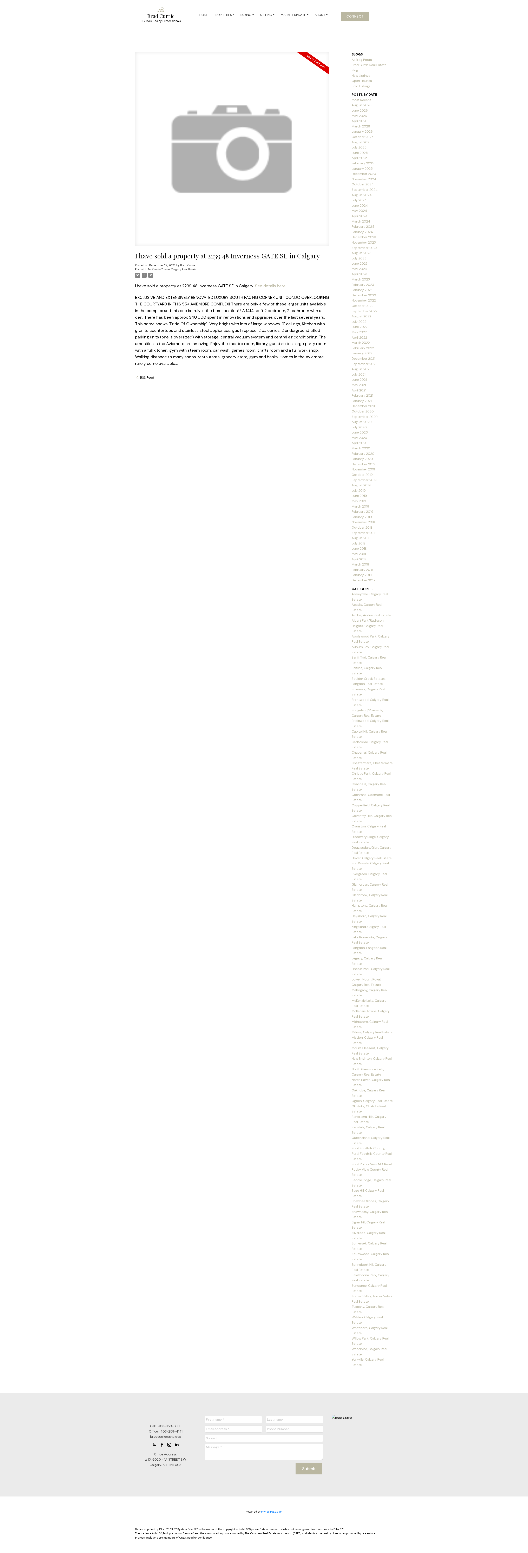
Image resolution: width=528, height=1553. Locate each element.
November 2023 (364, 242)
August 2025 (361, 142)
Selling (266, 15)
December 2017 (363, 580)
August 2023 (361, 253)
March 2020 (361, 448)
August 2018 (361, 538)
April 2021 (359, 390)
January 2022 (362, 353)
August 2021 (361, 369)
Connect (355, 16)
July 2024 (359, 200)
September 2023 (364, 248)
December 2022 (364, 295)
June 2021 (359, 379)
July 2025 (359, 147)
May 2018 (359, 554)
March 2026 (361, 126)
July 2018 (358, 543)
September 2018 (364, 533)
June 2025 (360, 153)
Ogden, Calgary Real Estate (372, 1101)
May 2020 (359, 438)
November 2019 (363, 469)
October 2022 (362, 306)
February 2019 (362, 511)
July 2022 (359, 321)
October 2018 (362, 527)
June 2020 (360, 432)
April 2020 (360, 443)
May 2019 (359, 501)
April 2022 (359, 337)
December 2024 (364, 174)
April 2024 (360, 216)
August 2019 (361, 485)
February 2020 (363, 453)
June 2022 (360, 327)
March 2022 (361, 343)
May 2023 (359, 269)
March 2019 (360, 506)
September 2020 (365, 417)
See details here (270, 286)
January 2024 (362, 232)
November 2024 (364, 179)
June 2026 (360, 110)
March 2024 (361, 221)
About (320, 15)
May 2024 (359, 211)
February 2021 (362, 395)
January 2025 (362, 168)
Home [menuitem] (204, 15)
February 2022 (363, 348)
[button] (355, 16)
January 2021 (362, 401)
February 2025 (363, 163)
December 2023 (364, 237)
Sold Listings (361, 86)
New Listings (361, 75)
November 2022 (364, 300)
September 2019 (364, 480)
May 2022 (359, 332)
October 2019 (362, 474)
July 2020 (359, 427)
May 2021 (359, 385)
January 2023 (362, 290)
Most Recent (361, 100)
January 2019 (362, 517)
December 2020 (364, 406)
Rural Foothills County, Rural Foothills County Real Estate (372, 1153)
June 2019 (359, 496)
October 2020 (363, 411)
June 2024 (360, 205)
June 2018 (359, 548)
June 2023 (360, 263)
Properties (223, 15)
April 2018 (359, 559)
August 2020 (362, 422)
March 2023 (361, 279)
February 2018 (362, 570)
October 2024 (363, 184)
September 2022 (364, 311)
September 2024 (365, 189)
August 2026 (361, 105)
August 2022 (361, 316)
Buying (245, 15)
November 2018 (363, 522)
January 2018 (362, 575)
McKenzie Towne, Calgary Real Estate (172, 269)
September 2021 (364, 364)
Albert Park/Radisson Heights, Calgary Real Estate (368, 625)
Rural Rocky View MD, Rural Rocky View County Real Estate (372, 1169)
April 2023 (359, 274)
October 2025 (363, 137)
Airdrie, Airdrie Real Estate (371, 615)
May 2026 (359, 116)
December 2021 (363, 358)
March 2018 (360, 564)
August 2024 (362, 195)
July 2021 (358, 374)
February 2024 (363, 226)
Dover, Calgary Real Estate (372, 858)
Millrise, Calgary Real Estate (372, 1032)
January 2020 (362, 459)
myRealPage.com (271, 1511)
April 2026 (359, 121)
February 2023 (363, 285)
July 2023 (359, 258)
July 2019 (359, 490)
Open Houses (362, 81)
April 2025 (359, 158)
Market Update (293, 15)
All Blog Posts (362, 60)
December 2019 (363, 464)
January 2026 (362, 131)
